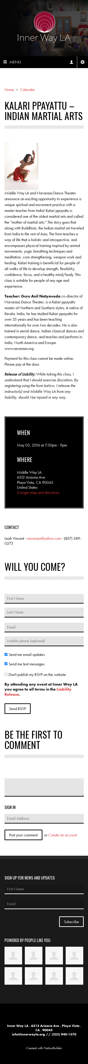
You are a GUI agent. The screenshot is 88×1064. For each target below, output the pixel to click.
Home (9, 89)
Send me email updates (27, 654)
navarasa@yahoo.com (44, 538)
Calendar (27, 89)
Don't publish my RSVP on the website (37, 674)
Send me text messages (26, 664)
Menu (15, 61)
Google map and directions (38, 492)
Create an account (62, 834)
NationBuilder (53, 1048)
